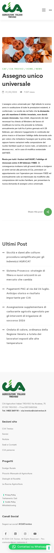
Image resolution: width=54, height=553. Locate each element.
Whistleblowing (9, 505)
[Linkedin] (15, 533)
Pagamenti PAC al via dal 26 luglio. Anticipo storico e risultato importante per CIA (28, 293)
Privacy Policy (10, 495)
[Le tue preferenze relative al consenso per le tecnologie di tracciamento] (49, 548)
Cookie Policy (10, 502)
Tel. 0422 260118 (10, 410)
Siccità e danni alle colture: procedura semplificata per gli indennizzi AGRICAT (25, 257)
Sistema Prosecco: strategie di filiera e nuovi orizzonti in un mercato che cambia (25, 275)
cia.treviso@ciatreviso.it (33, 410)
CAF (4, 69)
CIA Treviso (16, 69)
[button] (30, 547)
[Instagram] (25, 533)
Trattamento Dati (9, 498)
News (39, 69)
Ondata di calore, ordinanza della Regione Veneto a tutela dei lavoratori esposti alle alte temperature (27, 336)
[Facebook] (5, 533)
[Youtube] (35, 533)
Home (29, 69)
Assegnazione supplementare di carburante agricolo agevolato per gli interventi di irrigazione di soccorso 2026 (27, 313)
